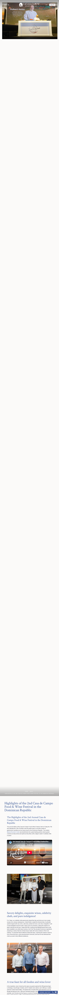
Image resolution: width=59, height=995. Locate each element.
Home (26, 791)
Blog (31, 791)
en (46, 4)
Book (52, 4)
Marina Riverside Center (13, 832)
